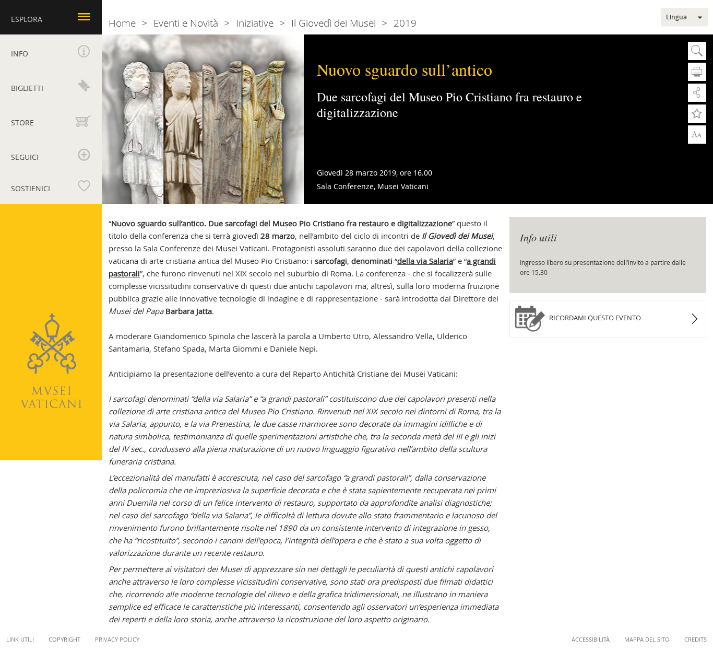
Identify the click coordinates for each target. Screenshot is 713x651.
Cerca (697, 51)
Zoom (697, 134)
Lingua (676, 17)
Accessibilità (591, 639)
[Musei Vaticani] (50, 360)
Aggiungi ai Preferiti (697, 113)
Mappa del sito (647, 639)
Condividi (697, 93)
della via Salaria (425, 260)
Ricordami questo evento (594, 317)
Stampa (697, 72)
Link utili (20, 639)
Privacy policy (117, 639)
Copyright (64, 639)
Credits (695, 639)
